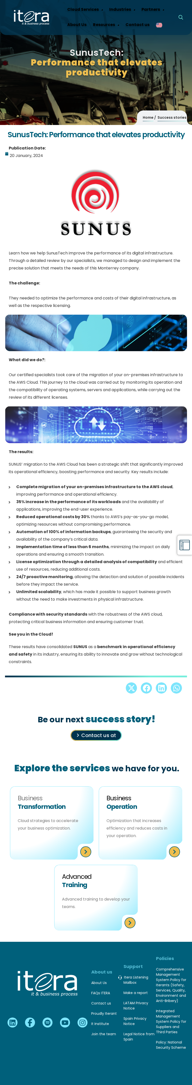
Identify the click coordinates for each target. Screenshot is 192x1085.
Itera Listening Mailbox (136, 980)
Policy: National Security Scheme (171, 1045)
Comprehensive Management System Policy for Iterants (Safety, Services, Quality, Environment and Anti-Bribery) (171, 985)
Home (148, 117)
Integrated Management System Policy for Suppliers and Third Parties (171, 1022)
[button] (131, 688)
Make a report (136, 992)
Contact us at (98, 735)
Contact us (101, 1003)
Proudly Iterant (104, 1013)
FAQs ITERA (100, 993)
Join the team (103, 1034)
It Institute (100, 1023)
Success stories (172, 117)
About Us (99, 982)
